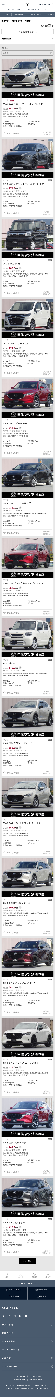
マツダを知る (32, 9)
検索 (7, 1277)
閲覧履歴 (34, 1277)
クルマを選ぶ (10, 9)
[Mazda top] (27, 4)
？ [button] (20, 108)
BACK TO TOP (27, 1283)
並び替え (5, 48)
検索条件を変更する (29, 32)
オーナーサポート (43, 9)
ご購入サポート (21, 9)
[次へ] (53, 14)
